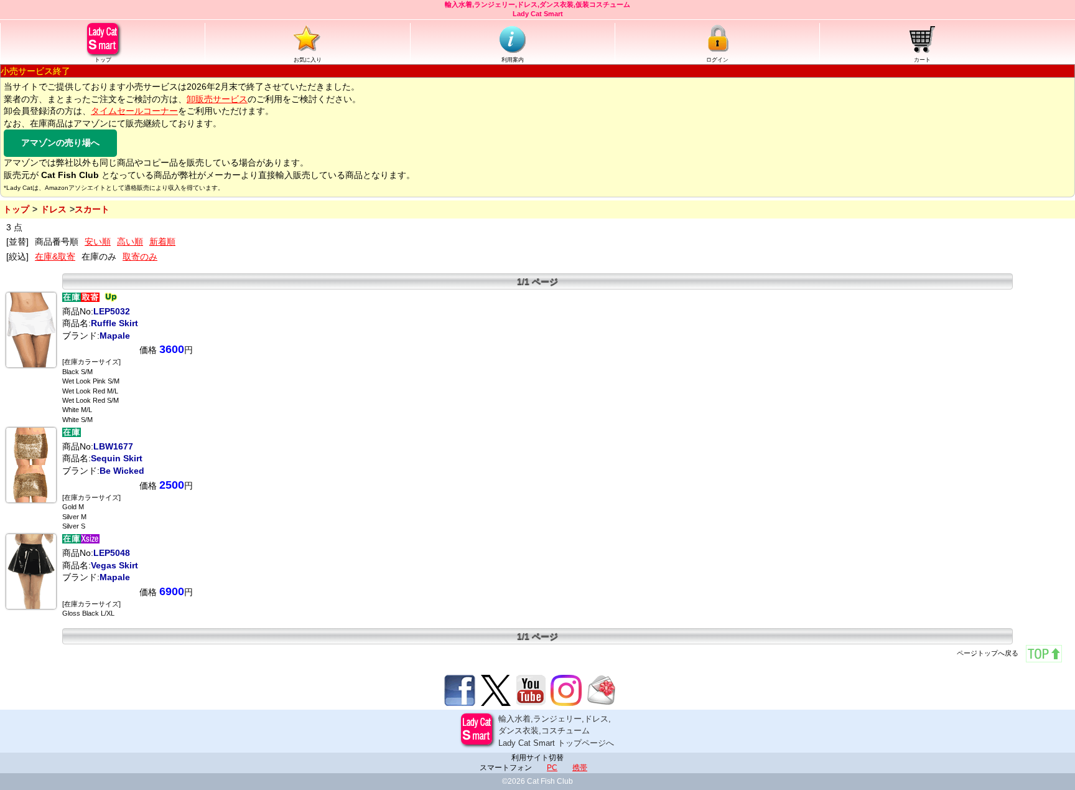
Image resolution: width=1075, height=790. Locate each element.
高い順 (130, 242)
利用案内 (512, 60)
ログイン (717, 60)
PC (552, 767)
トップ (103, 60)
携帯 (579, 767)
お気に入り (308, 60)
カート (922, 60)
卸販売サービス (217, 99)
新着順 (162, 242)
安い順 (98, 242)
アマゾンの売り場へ (60, 143)
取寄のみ (140, 256)
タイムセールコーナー (134, 111)
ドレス (53, 209)
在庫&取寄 (55, 256)
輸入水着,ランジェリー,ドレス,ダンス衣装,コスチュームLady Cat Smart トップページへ (556, 731)
